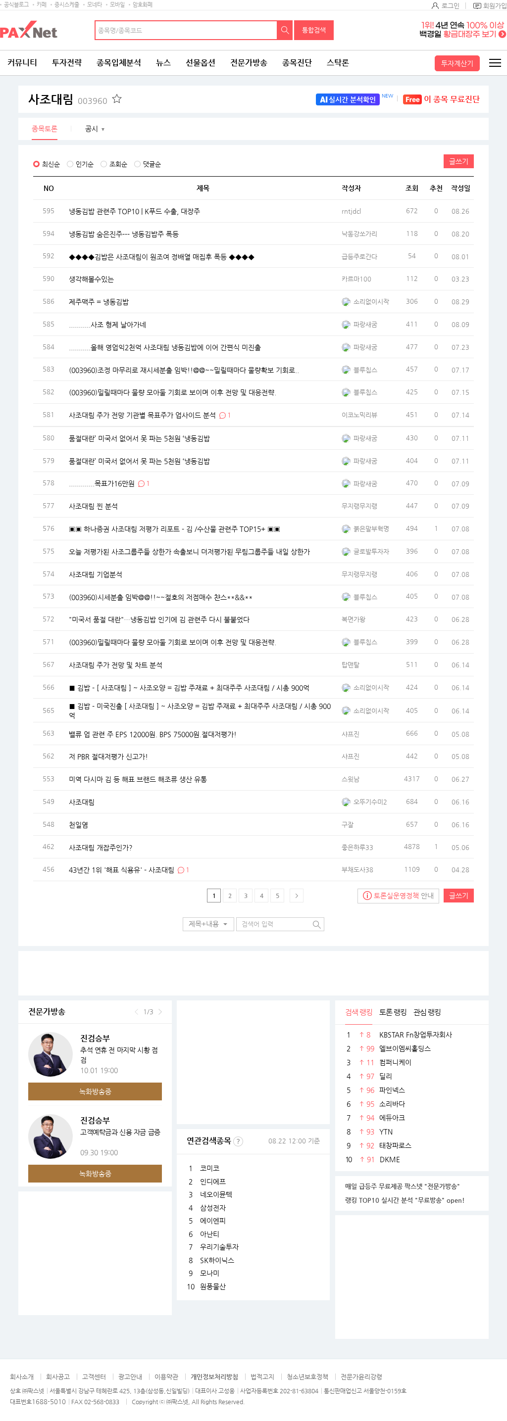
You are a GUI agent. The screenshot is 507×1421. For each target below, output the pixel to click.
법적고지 (262, 1376)
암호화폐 (142, 4)
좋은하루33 (357, 847)
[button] (208, 924)
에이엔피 (213, 1221)
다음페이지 (297, 895)
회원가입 (495, 5)
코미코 (209, 1168)
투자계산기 (457, 63)
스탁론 (338, 62)
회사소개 (22, 1376)
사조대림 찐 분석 (93, 506)
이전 (136, 1012)
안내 (404, 896)
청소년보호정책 (307, 1376)
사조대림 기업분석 (95, 574)
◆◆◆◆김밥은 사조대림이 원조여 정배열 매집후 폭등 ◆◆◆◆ (161, 256)
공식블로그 (16, 4)
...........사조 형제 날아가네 (107, 325)
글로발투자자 (371, 551)
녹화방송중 (95, 1091)
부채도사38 (357, 869)
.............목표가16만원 (102, 483)
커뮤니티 (22, 62)
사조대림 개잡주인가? (101, 847)
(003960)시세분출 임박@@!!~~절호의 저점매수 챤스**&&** (161, 597)
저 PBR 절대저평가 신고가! (108, 756)
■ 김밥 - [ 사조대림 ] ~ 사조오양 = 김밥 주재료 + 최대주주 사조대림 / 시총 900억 (189, 687)
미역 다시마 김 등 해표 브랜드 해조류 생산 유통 (138, 779)
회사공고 (58, 1376)
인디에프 (213, 1181)
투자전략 (67, 62)
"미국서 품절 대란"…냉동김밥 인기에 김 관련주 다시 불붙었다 (159, 619)
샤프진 (350, 734)
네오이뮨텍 (216, 1194)
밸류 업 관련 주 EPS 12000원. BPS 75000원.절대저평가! (153, 734)
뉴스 (163, 62)
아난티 (209, 1234)
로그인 (450, 5)
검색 (285, 30)
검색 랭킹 (358, 1012)
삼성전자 (213, 1208)
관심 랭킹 (427, 1012)
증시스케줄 (66, 4)
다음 (160, 1012)
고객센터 (94, 1376)
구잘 (348, 824)
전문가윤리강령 (361, 1376)
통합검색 (314, 30)
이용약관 (166, 1376)
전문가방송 (248, 62)
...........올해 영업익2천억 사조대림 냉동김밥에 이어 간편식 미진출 (165, 347)
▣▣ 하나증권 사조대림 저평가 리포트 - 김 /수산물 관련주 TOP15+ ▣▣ (174, 529)
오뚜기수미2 (370, 801)
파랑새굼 (365, 324)
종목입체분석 (119, 62)
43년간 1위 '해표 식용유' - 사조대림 (121, 870)
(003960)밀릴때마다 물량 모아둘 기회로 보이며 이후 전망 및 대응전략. (172, 392)
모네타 (94, 4)
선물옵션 (200, 62)
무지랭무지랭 (359, 506)
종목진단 (297, 62)
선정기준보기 (238, 1141)
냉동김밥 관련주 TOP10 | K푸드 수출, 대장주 (134, 211)
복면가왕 (353, 619)
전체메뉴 (494, 62)
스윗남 (350, 779)
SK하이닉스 (217, 1260)
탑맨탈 (350, 664)
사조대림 (67, 99)
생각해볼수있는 (91, 279)
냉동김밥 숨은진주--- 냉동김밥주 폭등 (124, 233)
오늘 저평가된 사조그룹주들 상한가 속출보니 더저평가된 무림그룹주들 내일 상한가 (189, 551)
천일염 (78, 824)
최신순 (51, 164)
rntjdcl (351, 211)
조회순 (118, 164)
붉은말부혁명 (371, 528)
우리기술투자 (219, 1247)
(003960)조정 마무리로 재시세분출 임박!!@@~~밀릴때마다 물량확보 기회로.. (184, 370)
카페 (42, 4)
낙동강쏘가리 (359, 233)
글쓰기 (458, 161)
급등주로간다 (359, 256)
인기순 (85, 164)
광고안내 (130, 1376)
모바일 (117, 4)
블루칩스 (365, 370)
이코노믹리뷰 (359, 415)
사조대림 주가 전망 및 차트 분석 (115, 664)
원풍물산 (213, 1286)
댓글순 (152, 164)
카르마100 (356, 279)
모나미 (209, 1273)
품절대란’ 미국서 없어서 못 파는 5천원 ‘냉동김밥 (139, 438)
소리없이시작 (371, 301)
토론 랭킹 (392, 1012)
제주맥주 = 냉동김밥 (99, 302)
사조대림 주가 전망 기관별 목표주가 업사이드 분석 (142, 415)
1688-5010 (49, 1401)
